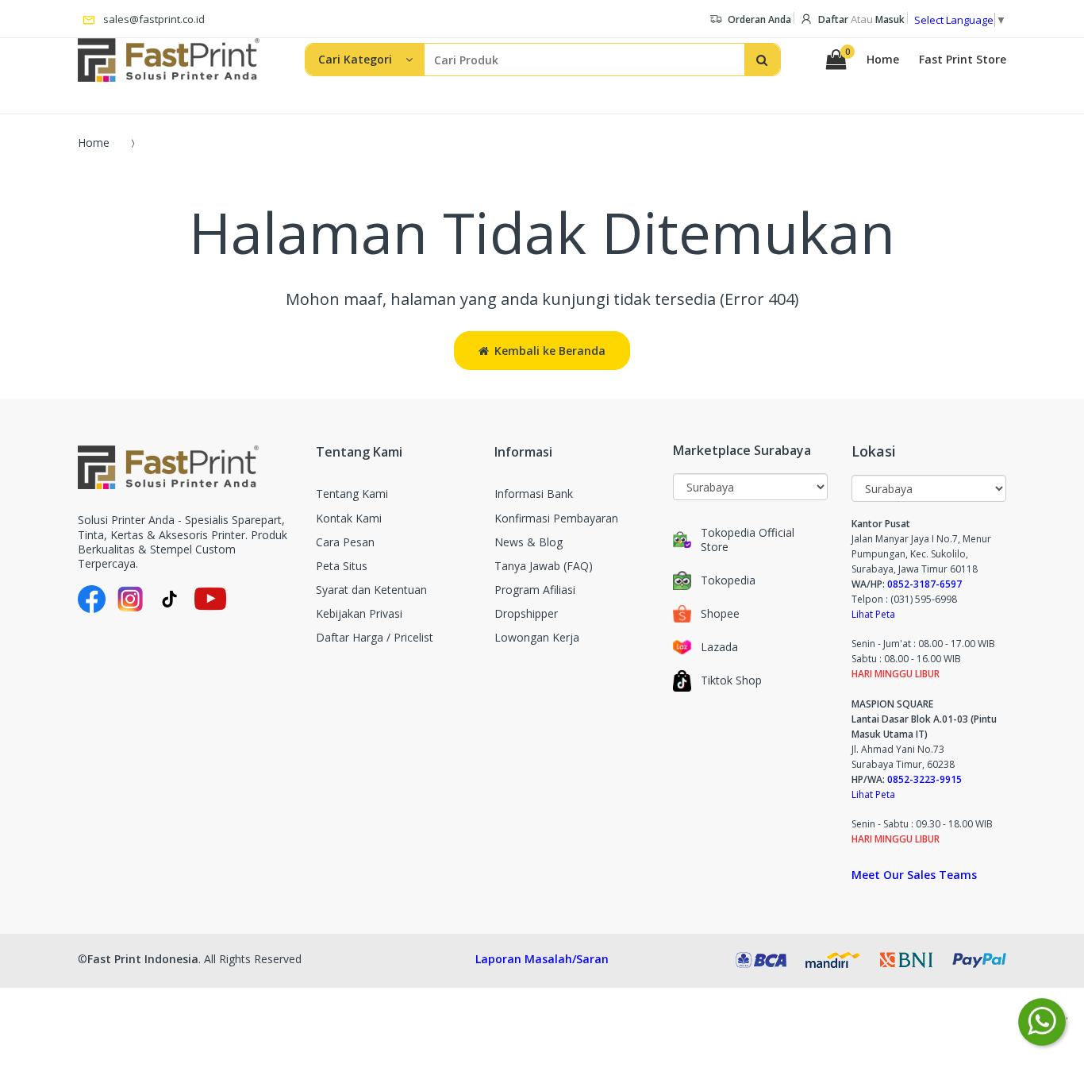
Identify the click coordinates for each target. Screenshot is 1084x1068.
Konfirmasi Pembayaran (556, 518)
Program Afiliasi (534, 589)
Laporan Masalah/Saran (542, 958)
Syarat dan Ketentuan (371, 589)
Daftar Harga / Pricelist (374, 637)
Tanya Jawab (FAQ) (543, 565)
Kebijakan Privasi (359, 613)
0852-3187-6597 (924, 584)
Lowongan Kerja (536, 637)
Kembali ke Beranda (549, 350)
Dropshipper (526, 613)
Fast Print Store (962, 59)
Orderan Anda (759, 19)
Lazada (719, 647)
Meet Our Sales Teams (914, 874)
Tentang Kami (352, 493)
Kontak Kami (349, 518)
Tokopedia (728, 580)
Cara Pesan (345, 541)
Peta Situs (341, 565)
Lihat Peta (873, 614)
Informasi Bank (533, 493)
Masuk (890, 19)
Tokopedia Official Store (747, 540)
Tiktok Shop (731, 680)
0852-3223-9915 (924, 779)
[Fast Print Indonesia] (185, 467)
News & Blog (528, 541)
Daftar (833, 19)
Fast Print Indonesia (142, 958)
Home (883, 59)
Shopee (720, 614)
